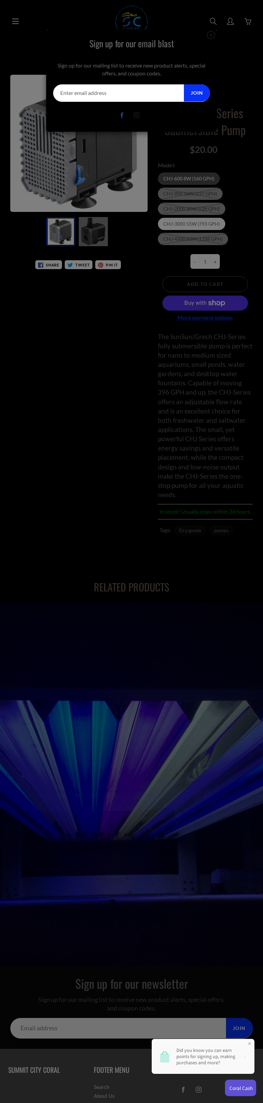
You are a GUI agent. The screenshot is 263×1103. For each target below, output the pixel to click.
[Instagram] (136, 115)
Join (197, 93)
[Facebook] (122, 115)
